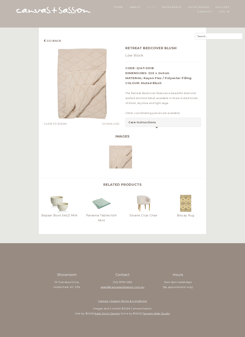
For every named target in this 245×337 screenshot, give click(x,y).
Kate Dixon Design (107, 313)
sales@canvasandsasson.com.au (122, 287)
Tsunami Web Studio (156, 313)
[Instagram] (127, 263)
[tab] (163, 122)
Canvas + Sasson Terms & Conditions (122, 301)
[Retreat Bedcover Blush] (82, 83)
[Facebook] (117, 263)
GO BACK (54, 41)
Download (111, 123)
